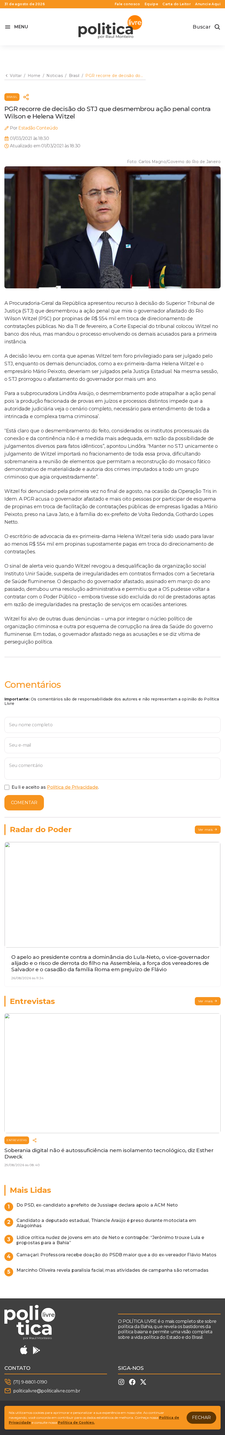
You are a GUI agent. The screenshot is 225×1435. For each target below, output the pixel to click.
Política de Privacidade (72, 787)
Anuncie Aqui (208, 4)
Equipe (151, 4)
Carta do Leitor (176, 4)
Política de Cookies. (76, 1422)
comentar (24, 802)
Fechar (201, 1417)
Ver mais (205, 829)
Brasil (12, 97)
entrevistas (17, 1140)
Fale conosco (127, 4)
